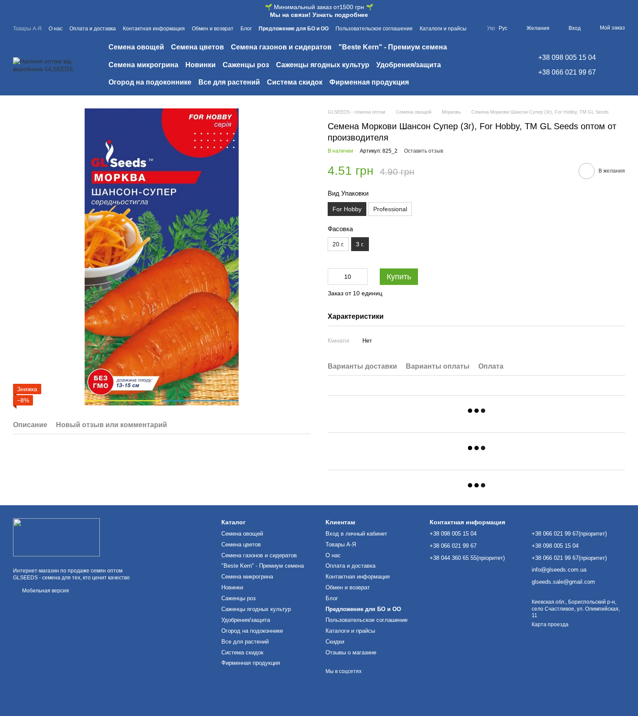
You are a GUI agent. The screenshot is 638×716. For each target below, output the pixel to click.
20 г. (338, 244)
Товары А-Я (27, 29)
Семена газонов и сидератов (281, 47)
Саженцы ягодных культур (322, 65)
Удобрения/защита (408, 65)
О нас (55, 29)
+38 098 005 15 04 (567, 57)
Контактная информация (154, 29)
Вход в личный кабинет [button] (356, 533)
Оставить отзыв (423, 151)
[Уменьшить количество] (334, 276)
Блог (246, 29)
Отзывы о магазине (351, 652)
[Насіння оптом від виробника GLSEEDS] (56, 537)
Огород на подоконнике (150, 82)
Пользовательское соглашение (374, 29)
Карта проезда (550, 624)
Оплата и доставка (92, 29)
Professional (390, 209)
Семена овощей (136, 47)
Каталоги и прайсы (443, 29)
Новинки (200, 65)
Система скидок (294, 82)
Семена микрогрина (143, 65)
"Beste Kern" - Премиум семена (393, 47)
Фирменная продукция (369, 82)
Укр (491, 28)
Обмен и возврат (212, 29)
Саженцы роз (246, 65)
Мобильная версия (45, 591)
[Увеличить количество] (361, 276)
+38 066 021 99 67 (567, 72)
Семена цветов (197, 47)
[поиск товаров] (501, 65)
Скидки (335, 641)
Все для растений (229, 82)
